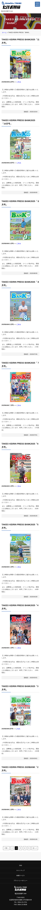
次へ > (35, 848)
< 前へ (6, 848)
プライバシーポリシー (20, 880)
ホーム (4, 32)
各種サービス (20, 875)
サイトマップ (20, 870)
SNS (20, 865)
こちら (19, 82)
